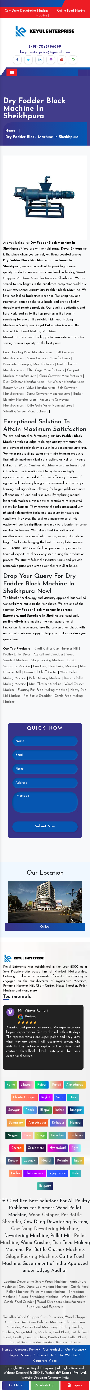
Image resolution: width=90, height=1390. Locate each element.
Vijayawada (57, 1173)
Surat (60, 1097)
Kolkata (62, 1160)
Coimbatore (36, 1148)
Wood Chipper (44, 1215)
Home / (7, 1349)
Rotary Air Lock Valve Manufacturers (29, 388)
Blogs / (13, 1355)
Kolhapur (58, 1122)
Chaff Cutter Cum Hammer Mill (56, 648)
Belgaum (45, 1186)
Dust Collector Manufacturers (23, 382)
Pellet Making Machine (45, 678)
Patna (11, 1084)
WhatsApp (46, 1385)
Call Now (16, 1385)
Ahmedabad (75, 1084)
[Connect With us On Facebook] (17, 59)
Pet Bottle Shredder (37, 696)
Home (10, 130)
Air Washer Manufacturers (66, 382)
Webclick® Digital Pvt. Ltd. (66, 1373)
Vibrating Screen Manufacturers (25, 411)
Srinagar (14, 1110)
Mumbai (75, 1122)
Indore (59, 1110)
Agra (74, 1148)
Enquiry (76, 1385)
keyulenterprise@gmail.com (45, 52)
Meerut (46, 1160)
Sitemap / (28, 1355)
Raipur (41, 1084)
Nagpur (13, 1135)
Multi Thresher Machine (45, 684)
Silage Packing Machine (47, 660)
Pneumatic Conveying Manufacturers (28, 364)
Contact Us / (46, 1355)
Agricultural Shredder (48, 654)
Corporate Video (45, 1361)
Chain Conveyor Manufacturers (60, 376)
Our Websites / (69, 1355)
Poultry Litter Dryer (16, 654)
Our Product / (53, 1349)
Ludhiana (76, 1135)
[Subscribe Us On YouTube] (62, 59)
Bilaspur (26, 1084)
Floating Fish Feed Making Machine (42, 690)
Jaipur (78, 1160)
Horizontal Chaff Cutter (40, 672)
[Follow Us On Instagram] (50, 59)
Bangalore (16, 1122)
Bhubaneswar (35, 1173)
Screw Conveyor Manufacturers (48, 358)
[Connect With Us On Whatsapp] (73, 59)
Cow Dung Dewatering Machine (55, 666)
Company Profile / (27, 1349)
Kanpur (13, 1160)
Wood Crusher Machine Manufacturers (49, 465)
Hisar (73, 1097)
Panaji (56, 1084)
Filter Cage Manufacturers (45, 370)
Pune (27, 1135)
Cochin (15, 1173)
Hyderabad (58, 1148)
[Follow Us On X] (28, 59)
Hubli (75, 1173)
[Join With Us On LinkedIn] (39, 59)
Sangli (41, 1135)
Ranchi (30, 1110)
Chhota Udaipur (24, 1097)
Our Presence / (75, 1349)
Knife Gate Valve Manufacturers (49, 405)
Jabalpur (76, 1110)
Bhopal (45, 1110)
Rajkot (45, 927)
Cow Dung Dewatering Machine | (28, 10)
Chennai (17, 1148)
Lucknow (30, 1160)
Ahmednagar (37, 1122)
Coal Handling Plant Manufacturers (28, 352)
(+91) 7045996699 (45, 47)
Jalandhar (57, 1135)
